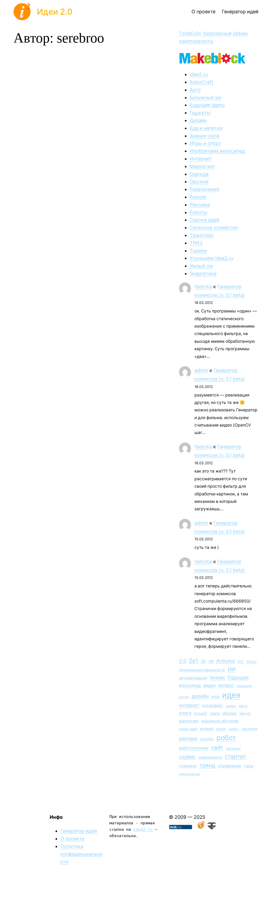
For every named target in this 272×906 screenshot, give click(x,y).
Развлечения (204, 189)
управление (229, 765)
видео (209, 685)
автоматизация (193, 677)
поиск (221, 729)
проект (233, 729)
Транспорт (202, 235)
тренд (207, 765)
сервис (187, 756)
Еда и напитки (206, 128)
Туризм (198, 250)
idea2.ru (199, 74)
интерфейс (212, 705)
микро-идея (188, 729)
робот (226, 737)
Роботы (198, 212)
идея (231, 695)
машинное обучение (219, 721)
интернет (189, 705)
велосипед (190, 685)
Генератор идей (78, 831)
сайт (217, 747)
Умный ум (201, 266)
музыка (206, 729)
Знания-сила (204, 136)
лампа (215, 713)
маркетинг (189, 721)
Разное (198, 197)
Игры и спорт (205, 143)
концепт (200, 713)
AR (211, 661)
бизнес (217, 677)
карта (243, 706)
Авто (195, 90)
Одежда (199, 174)
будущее (238, 677)
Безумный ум (205, 97)
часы (248, 765)
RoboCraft (201, 82)
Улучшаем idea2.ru (211, 258)
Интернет (201, 158)
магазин (229, 713)
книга (185, 713)
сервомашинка (210, 757)
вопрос (226, 685)
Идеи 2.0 (55, 11)
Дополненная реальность (202, 670)
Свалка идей (204, 220)
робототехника (194, 747)
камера (231, 706)
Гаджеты (200, 112)
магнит (245, 713)
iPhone (251, 661)
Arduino (225, 661)
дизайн (200, 696)
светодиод (233, 748)
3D (203, 661)
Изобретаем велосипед (217, 151)
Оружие (199, 181)
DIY (241, 661)
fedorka (203, 286)
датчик (184, 697)
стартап (235, 756)
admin (201, 370)
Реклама (200, 204)
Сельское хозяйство (214, 227)
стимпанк (188, 765)
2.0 (182, 661)
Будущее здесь (207, 105)
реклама (188, 738)
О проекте (72, 838)
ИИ (232, 669)
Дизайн (198, 120)
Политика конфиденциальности (81, 854)
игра (215, 696)
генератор (244, 686)
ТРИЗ (196, 243)
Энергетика (203, 273)
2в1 (193, 660)
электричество (189, 774)
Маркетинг (202, 166)
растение (249, 729)
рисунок (207, 739)
